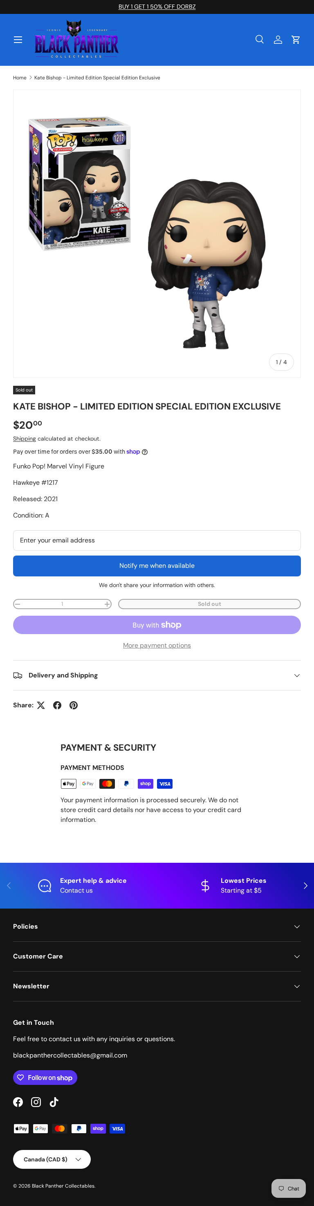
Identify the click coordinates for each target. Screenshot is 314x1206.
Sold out (209, 604)
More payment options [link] (157, 645)
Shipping (24, 438)
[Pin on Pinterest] (73, 705)
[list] (157, 233)
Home (20, 77)
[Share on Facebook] (57, 705)
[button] (296, 40)
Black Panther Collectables (63, 1186)
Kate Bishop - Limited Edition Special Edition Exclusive (97, 77)
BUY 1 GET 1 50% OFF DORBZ (157, 6)
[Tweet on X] (41, 705)
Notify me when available (157, 565)
